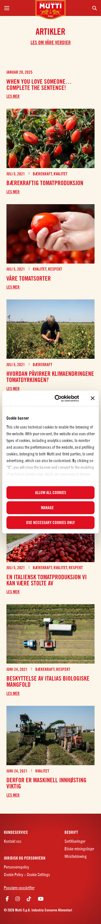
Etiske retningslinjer (79, 848)
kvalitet (60, 173)
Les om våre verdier (51, 42)
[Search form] (83, 8)
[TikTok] (29, 899)
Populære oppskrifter (19, 887)
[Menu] (17, 8)
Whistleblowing (76, 856)
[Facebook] (7, 899)
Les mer (13, 96)
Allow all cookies (50, 492)
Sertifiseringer (75, 841)
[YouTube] (40, 899)
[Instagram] (18, 899)
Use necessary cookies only (50, 522)
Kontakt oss (12, 841)
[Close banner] (93, 398)
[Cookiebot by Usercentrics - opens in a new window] (58, 398)
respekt (55, 269)
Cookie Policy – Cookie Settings (27, 874)
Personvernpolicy (16, 867)
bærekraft (42, 173)
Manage (47, 507)
